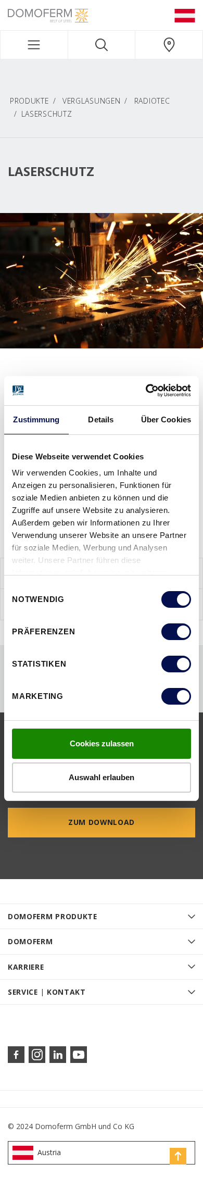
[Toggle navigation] (34, 44)
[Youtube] (78, 1054)
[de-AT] (184, 15)
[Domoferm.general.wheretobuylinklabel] (169, 44)
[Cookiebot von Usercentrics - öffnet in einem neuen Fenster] (146, 390)
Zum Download (101, 822)
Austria (49, 1152)
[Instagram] (37, 1054)
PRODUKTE (29, 101)
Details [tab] (100, 419)
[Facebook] (16, 1054)
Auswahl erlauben (101, 777)
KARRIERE (26, 967)
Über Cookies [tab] (166, 419)
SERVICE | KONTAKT (47, 992)
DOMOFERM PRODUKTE (52, 916)
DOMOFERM (30, 941)
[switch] (176, 631)
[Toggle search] (102, 44)
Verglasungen (91, 101)
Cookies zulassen (102, 743)
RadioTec (152, 101)
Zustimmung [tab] (36, 419)
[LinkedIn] (57, 1054)
